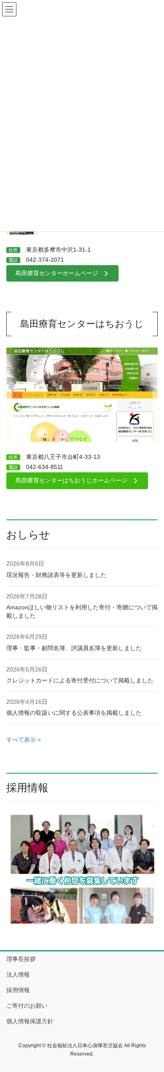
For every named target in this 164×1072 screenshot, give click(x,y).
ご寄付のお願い (27, 1005)
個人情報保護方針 (29, 1021)
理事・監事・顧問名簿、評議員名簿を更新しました (74, 648)
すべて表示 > (23, 739)
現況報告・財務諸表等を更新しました (56, 575)
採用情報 (18, 990)
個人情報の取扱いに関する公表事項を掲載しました (74, 712)
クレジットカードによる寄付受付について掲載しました (79, 680)
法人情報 (18, 974)
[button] (62, 273)
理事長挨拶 (21, 959)
